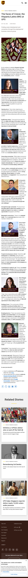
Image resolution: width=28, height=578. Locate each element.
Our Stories (4, 527)
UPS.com (17, 527)
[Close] (26, 560)
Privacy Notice (6, 571)
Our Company (4, 530)
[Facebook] (2, 550)
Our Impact (4, 532)
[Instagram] (9, 550)
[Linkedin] (13, 550)
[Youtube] (16, 550)
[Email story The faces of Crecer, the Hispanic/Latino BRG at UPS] (12, 386)
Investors (3, 535)
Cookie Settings (14, 574)
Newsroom (4, 538)
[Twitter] (6, 550)
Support (3, 540)
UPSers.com (18, 530)
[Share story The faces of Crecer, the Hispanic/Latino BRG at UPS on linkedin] (9, 386)
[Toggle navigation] (26, 2)
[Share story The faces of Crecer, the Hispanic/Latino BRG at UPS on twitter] (6, 386)
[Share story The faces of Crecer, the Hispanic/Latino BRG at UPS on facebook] (2, 386)
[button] (23, 2)
